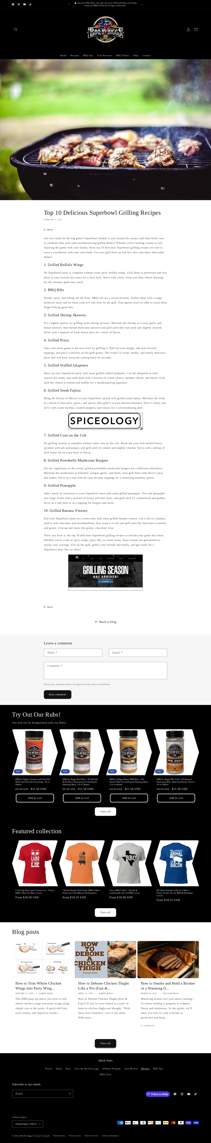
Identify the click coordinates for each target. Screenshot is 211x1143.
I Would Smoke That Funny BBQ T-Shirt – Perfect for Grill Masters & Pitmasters (82, 891)
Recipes (145, 1068)
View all (105, 811)
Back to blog (107, 621)
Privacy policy (75, 1136)
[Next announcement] (142, 4)
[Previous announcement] (69, 4)
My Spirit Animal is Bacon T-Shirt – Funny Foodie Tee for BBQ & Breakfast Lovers (175, 893)
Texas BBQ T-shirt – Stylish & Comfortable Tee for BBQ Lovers (125, 891)
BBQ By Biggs (25, 1136)
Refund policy (59, 1136)
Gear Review (131, 1068)
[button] (15, 29)
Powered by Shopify (41, 1136)
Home (59, 1068)
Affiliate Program (111, 1068)
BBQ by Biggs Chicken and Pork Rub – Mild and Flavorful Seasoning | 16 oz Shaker (33, 782)
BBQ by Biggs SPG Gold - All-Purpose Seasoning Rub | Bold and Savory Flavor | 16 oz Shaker (176, 782)
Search (48, 1068)
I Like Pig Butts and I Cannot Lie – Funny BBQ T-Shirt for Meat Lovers (34, 891)
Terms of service (91, 1136)
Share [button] (50, 229)
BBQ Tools (105, 1074)
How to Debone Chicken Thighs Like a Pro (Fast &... (103, 985)
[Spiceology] (105, 421)
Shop (68, 1068)
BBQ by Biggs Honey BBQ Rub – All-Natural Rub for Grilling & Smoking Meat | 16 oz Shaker (129, 782)
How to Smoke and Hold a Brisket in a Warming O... (168, 985)
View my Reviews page (86, 1068)
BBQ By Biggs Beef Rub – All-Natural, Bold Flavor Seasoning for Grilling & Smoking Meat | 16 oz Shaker (81, 782)
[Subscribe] (69, 1094)
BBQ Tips (158, 1068)
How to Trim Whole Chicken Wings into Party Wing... (38, 985)
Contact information (110, 1136)
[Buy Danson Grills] (105, 573)
